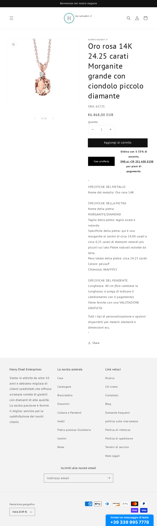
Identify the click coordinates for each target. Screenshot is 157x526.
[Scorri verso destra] (53, 118)
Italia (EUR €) (19, 511)
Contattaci (112, 395)
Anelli (61, 421)
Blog (108, 404)
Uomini (62, 438)
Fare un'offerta (101, 161)
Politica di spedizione (119, 438)
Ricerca (109, 378)
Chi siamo (111, 386)
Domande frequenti (117, 412)
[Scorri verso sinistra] (35, 118)
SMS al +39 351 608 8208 (137, 161)
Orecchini (63, 404)
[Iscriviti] (109, 478)
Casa (60, 378)
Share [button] (96, 343)
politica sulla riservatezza (121, 421)
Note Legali (112, 456)
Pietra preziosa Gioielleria (74, 430)
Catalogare (64, 386)
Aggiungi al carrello (118, 142)
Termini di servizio (117, 447)
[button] (11, 18)
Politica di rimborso (118, 430)
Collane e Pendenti (69, 412)
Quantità (92, 122)
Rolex (60, 447)
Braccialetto (65, 395)
